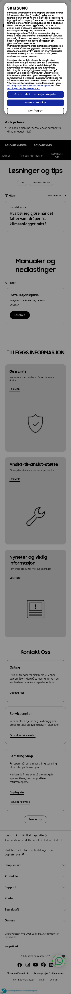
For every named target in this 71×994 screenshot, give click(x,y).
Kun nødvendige (35, 102)
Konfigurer (35, 111)
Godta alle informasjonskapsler (35, 94)
